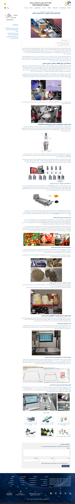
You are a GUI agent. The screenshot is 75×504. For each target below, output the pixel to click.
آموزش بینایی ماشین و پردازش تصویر (48, 11)
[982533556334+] (8, 7)
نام (68, 458)
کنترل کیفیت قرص (39, 325)
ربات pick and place (37, 160)
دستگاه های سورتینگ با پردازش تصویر (64, 44)
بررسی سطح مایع (33, 482)
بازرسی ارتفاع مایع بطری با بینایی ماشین (47, 436)
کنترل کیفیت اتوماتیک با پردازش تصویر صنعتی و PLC (63, 424)
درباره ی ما (26, 7)
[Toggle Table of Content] (68, 41)
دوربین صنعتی (57, 56)
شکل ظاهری (47, 187)
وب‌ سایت (35, 458)
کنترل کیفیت (68, 52)
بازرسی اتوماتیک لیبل (32, 478)
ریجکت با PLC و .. (37, 388)
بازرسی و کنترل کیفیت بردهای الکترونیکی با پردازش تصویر (12, 34)
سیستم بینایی (50, 51)
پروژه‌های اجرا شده (62, 7)
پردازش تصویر (34, 56)
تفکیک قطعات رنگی (48, 388)
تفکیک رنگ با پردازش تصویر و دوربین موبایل (63, 436)
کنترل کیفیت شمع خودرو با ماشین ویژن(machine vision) (62, 43)
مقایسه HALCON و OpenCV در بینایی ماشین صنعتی (12, 37)
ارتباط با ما (31, 7)
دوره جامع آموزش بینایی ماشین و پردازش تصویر (62, 59)
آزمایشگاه (49, 7)
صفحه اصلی (69, 7)
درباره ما (11, 478)
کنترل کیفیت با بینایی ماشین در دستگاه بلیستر (30, 424)
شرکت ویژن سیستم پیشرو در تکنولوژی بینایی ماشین (63, 45)
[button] (5, 4)
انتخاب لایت (22, 482)
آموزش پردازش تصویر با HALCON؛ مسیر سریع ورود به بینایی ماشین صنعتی (11, 30)
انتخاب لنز (22, 484)
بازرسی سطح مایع (55, 388)
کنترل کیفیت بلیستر (33, 480)
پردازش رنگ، (26, 221)
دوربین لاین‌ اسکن (48, 229)
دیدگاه (68, 448)
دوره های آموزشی (37, 7)
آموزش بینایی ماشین (26, 222)
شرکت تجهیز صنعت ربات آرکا (57, 360)
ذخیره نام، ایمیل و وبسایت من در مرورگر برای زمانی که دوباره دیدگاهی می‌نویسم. (54, 463)
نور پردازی (23, 155)
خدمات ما (44, 7)
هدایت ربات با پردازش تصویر (30, 436)
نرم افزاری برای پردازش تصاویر (49, 56)
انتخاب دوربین (22, 480)
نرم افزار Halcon (28, 387)
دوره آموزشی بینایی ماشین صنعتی (38, 387)
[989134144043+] (5, 7)
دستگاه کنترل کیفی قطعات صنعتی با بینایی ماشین (63, 42)
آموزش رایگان (55, 7)
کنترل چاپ (42, 388)
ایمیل (52, 458)
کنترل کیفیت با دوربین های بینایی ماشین (47, 423)
